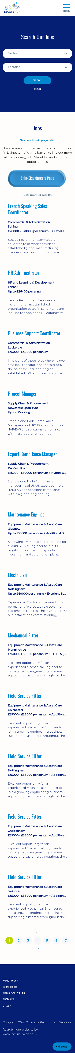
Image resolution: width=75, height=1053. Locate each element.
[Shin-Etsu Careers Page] (37, 178)
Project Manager (22, 393)
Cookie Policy (10, 987)
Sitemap (7, 1005)
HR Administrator (23, 272)
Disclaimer (8, 999)
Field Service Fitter (25, 696)
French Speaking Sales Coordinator (27, 209)
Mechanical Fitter (23, 635)
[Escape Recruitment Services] (13, 8)
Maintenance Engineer (27, 514)
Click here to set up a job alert (37, 140)
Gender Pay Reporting (14, 993)
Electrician (17, 575)
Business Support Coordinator (34, 333)
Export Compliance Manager (32, 454)
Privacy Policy (10, 980)
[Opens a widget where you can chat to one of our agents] (62, 1046)
